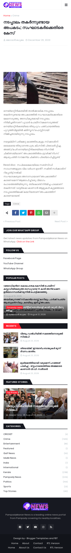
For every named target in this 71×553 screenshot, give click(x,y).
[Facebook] (15, 212)
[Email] (46, 212)
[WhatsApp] (38, 212)
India (35, 462)
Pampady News (35, 477)
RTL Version (53, 543)
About (25, 543)
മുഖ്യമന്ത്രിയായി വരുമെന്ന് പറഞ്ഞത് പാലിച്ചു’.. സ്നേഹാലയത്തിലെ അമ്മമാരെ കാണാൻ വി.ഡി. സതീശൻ (41, 366)
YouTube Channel (13, 263)
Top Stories (35, 491)
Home (6, 15)
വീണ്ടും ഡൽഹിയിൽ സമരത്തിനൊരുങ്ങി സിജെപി (41, 335)
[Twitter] (23, 212)
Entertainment (35, 443)
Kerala (35, 472)
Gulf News (35, 453)
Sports (35, 486)
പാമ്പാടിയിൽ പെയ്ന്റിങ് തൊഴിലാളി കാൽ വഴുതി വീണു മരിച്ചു (35, 309)
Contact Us (39, 547)
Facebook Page (12, 258)
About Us (24, 547)
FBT (56, 538)
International (35, 467)
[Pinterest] (31, 212)
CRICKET (35, 434)
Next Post (60, 221)
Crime (15, 15)
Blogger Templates (38, 538)
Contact (38, 543)
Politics (35, 481)
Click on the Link (25, 241)
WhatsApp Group (13, 268)
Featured (35, 448)
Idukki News (35, 458)
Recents (11, 326)
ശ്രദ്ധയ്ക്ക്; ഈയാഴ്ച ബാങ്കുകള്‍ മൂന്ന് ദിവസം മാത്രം (40, 350)
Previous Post (13, 221)
